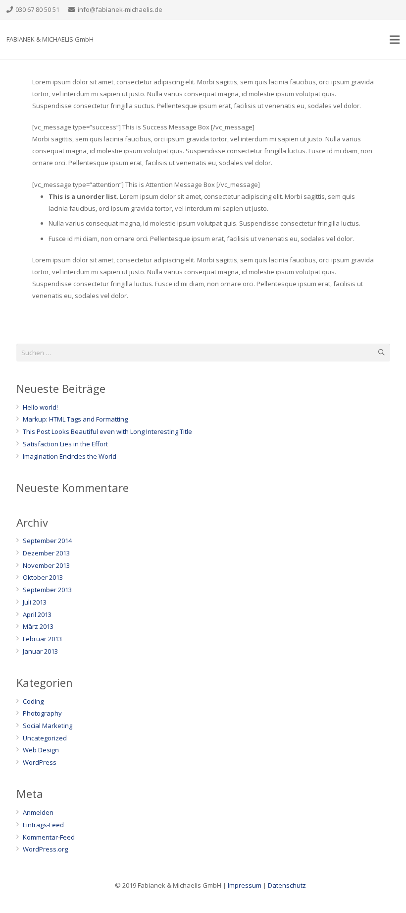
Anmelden (38, 812)
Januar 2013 (40, 651)
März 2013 (38, 626)
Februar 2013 (42, 638)
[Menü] (395, 39)
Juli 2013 (35, 602)
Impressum (244, 885)
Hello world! (40, 407)
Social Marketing (47, 725)
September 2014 (47, 540)
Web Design (41, 749)
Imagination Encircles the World (69, 456)
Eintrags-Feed (43, 824)
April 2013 (37, 614)
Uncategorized (45, 737)
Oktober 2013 (43, 577)
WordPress (39, 762)
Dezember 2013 (46, 552)
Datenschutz (287, 885)
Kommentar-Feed (49, 837)
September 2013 (47, 589)
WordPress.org (45, 849)
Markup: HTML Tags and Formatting (75, 419)
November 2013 (46, 565)
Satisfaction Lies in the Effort (65, 443)
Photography (42, 713)
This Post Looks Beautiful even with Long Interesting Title (107, 431)
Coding (33, 701)
